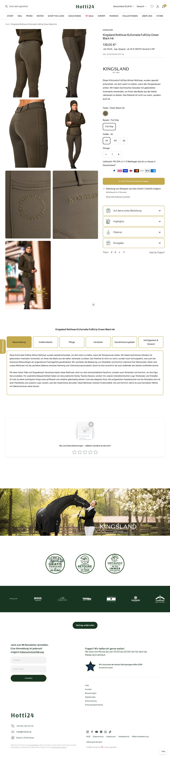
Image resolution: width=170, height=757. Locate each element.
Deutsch (140, 6)
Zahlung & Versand (94, 742)
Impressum (111, 736)
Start (7, 24)
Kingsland (108, 30)
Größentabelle (45, 342)
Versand (121, 49)
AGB (88, 736)
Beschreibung (19, 342)
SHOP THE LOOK (56, 16)
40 (115, 140)
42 (124, 140)
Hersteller (98, 342)
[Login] (157, 6)
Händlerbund (123, 736)
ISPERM (101, 16)
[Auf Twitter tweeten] (119, 252)
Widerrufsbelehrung (140, 736)
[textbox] (85, 360)
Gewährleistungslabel (124, 342)
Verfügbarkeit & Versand (150, 342)
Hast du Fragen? (157, 252)
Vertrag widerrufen (85, 625)
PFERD (29, 16)
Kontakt (88, 689)
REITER (40, 16)
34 (106, 140)
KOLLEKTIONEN (130, 16)
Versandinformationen (59, 747)
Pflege (72, 342)
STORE (159, 16)
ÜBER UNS (147, 16)
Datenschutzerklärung (32, 652)
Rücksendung (91, 701)
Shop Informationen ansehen (118, 197)
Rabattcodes (90, 697)
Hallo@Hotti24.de (23, 732)
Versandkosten (34, 745)
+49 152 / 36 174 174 (24, 726)
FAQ (87, 685)
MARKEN (113, 16)
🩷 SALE (89, 16)
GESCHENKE (74, 16)
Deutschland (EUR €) (122, 6)
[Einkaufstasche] (163, 6)
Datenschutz (98, 736)
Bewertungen (90, 693)
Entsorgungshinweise (94, 705)
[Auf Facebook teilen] (111, 252)
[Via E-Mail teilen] (124, 252)
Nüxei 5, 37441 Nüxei (25, 738)
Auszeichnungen (106, 667)
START (10, 16)
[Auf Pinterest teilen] (115, 252)
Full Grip (109, 126)
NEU (20, 16)
